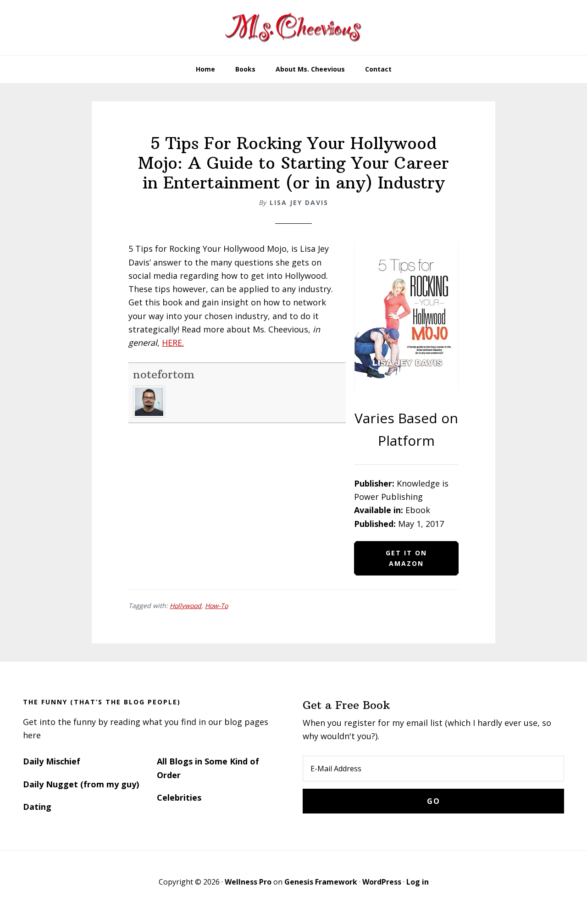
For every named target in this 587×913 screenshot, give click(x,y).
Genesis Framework (320, 882)
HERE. (173, 342)
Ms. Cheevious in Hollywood (293, 27)
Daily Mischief (51, 761)
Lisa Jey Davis (299, 202)
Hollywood (185, 605)
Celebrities (179, 797)
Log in (417, 882)
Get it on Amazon (406, 558)
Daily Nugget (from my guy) (81, 784)
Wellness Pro (248, 882)
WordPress (381, 882)
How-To (216, 605)
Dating (37, 806)
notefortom (163, 374)
